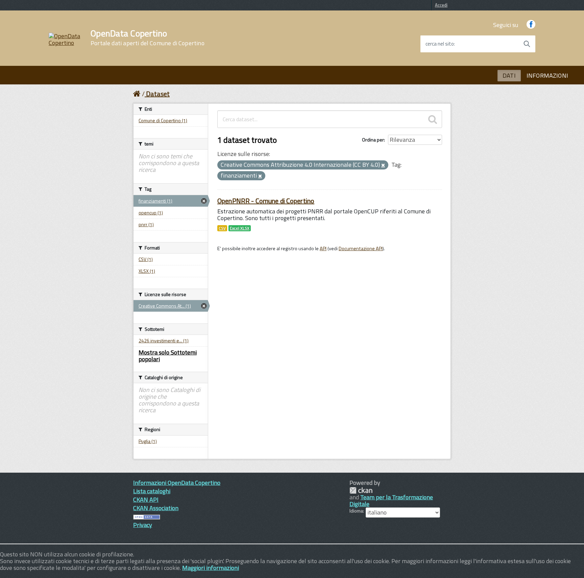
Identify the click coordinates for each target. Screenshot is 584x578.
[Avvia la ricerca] (526, 43)
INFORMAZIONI (547, 75)
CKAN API (146, 499)
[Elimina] (383, 165)
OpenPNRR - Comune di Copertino (265, 200)
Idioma (356, 510)
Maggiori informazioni (210, 567)
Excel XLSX (239, 228)
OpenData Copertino (147, 38)
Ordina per (373, 139)
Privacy (142, 524)
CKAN (360, 490)
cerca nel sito (439, 44)
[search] (432, 119)
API (323, 248)
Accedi (441, 5)
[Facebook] (531, 24)
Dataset (158, 93)
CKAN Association (155, 508)
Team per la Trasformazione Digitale (391, 500)
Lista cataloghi (151, 491)
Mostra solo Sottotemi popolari (168, 356)
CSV (222, 228)
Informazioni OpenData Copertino (176, 482)
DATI (509, 75)
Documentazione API (361, 248)
